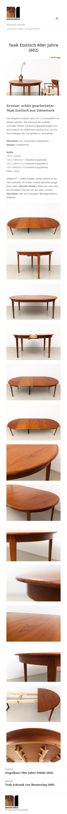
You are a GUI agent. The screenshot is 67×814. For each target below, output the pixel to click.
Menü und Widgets (57, 18)
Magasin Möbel (16, 24)
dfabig (25, 810)
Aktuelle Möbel (27, 186)
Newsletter (12, 193)
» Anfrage (55, 57)
